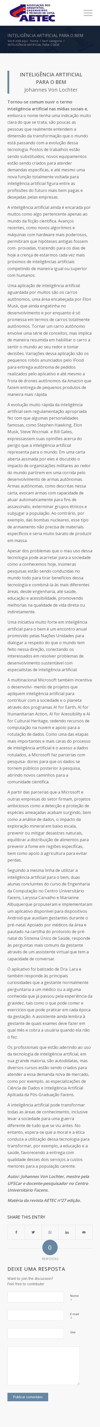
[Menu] (85, 13)
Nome (74, 1298)
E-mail (74, 1316)
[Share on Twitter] (33, 1232)
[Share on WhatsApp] (50, 1232)
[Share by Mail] (84, 1232)
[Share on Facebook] (16, 1232)
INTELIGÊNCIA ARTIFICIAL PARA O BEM (45, 35)
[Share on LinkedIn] (67, 1232)
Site (73, 1332)
